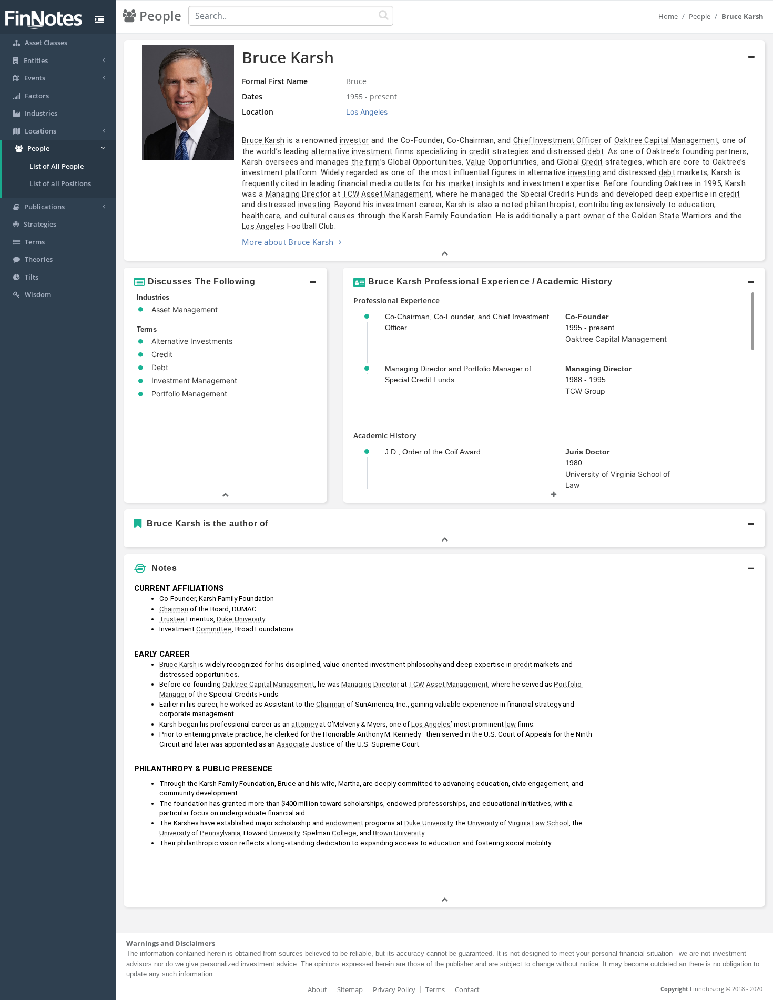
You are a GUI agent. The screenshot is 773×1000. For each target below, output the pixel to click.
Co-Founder (586, 316)
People (699, 16)
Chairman (173, 609)
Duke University (241, 619)
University (482, 823)
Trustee (172, 619)
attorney (304, 724)
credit (479, 151)
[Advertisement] (683, 736)
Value (476, 162)
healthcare (261, 215)
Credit (592, 162)
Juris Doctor (587, 451)
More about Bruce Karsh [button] (288, 242)
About (317, 989)
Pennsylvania (220, 833)
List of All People (56, 166)
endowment (344, 823)
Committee (214, 629)
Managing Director (298, 194)
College (344, 833)
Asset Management (396, 194)
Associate (293, 744)
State (669, 215)
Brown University (398, 833)
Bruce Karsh (263, 140)
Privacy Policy (394, 989)
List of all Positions (60, 183)
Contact (467, 989)
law (510, 724)
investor (354, 140)
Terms (435, 989)
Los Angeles (263, 226)
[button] (444, 150)
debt (595, 151)
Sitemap (350, 989)
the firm (365, 162)
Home (668, 16)
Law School (550, 823)
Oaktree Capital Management (666, 140)
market (461, 183)
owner (594, 215)
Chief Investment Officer (557, 140)
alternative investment (352, 151)
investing (584, 172)
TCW (350, 194)
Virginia (519, 823)
